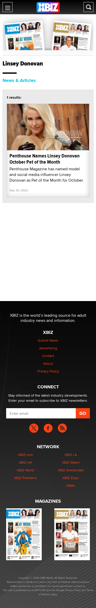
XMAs (70, 485)
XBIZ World (25, 470)
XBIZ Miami (70, 462)
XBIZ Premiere (25, 477)
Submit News (48, 340)
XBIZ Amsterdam (71, 470)
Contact (48, 355)
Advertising (48, 348)
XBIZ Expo (70, 477)
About (48, 363)
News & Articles (19, 80)
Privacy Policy (48, 371)
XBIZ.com (25, 454)
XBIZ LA (71, 454)
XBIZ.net (25, 462)
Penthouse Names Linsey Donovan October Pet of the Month (44, 159)
